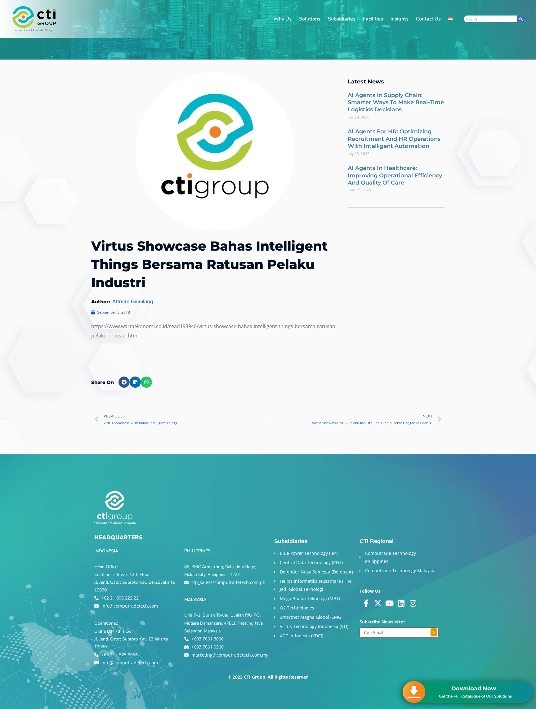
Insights (400, 19)
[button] (124, 382)
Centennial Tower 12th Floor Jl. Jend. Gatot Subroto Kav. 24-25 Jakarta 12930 (134, 582)
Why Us (282, 19)
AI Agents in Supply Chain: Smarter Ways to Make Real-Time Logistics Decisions (396, 102)
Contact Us (428, 19)
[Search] (521, 19)
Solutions (309, 19)
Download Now (473, 688)
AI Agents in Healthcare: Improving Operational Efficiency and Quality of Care (395, 175)
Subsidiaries (341, 19)
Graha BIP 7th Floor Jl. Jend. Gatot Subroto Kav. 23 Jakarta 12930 (131, 639)
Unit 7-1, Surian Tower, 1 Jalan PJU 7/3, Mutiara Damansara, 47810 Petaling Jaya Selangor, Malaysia (223, 623)
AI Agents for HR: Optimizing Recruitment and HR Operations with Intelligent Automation (394, 138)
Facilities (373, 19)
